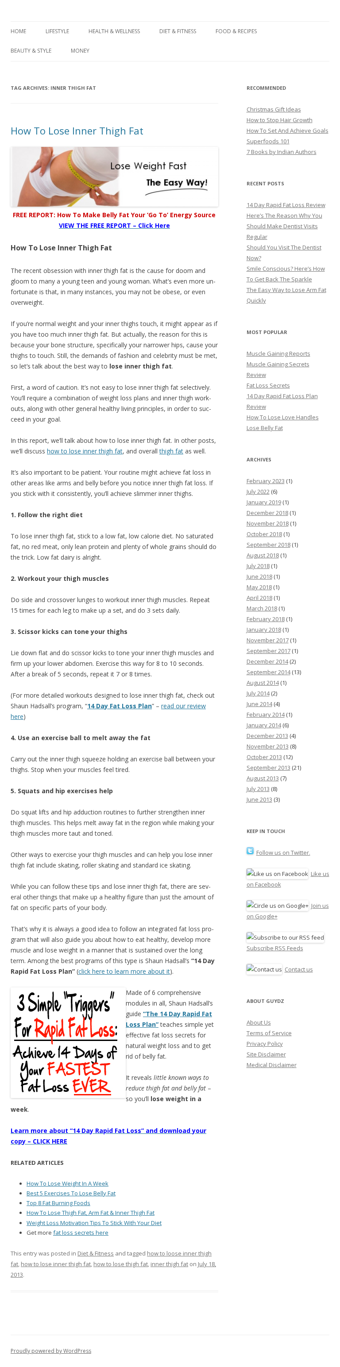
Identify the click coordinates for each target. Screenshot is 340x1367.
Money (80, 50)
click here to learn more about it (124, 971)
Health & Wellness (114, 31)
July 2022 (258, 491)
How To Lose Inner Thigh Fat (77, 130)
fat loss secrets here (80, 1232)
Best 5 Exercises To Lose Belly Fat (71, 1193)
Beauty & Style (31, 50)
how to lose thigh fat (120, 1264)
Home (18, 31)
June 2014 (259, 704)
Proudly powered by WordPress (51, 1351)
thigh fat (171, 451)
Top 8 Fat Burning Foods (58, 1203)
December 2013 (267, 736)
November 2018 (268, 523)
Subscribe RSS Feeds (275, 948)
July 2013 (258, 789)
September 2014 (268, 672)
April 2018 (259, 598)
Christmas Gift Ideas (274, 109)
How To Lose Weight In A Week (67, 1183)
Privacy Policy (265, 1044)
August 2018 (263, 555)
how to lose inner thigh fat (85, 451)
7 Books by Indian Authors (282, 152)
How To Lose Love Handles (283, 417)
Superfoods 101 (268, 141)
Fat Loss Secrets (268, 385)
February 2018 (266, 619)
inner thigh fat (169, 1264)
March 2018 (262, 608)
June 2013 (259, 799)
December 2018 (267, 513)
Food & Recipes (236, 31)
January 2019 (264, 502)
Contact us (299, 969)
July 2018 (258, 566)
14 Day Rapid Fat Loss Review (286, 205)
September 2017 (268, 651)
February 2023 (266, 481)
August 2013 (263, 778)
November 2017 (268, 640)
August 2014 (263, 683)
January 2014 (264, 725)
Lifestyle (57, 31)
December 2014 (267, 661)
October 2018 (264, 534)
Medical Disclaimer (272, 1065)
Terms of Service (269, 1033)
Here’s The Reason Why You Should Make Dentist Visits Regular (284, 226)
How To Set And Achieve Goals (287, 130)
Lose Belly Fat (265, 428)
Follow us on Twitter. (283, 852)
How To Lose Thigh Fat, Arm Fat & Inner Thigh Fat (91, 1213)
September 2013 (268, 768)
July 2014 (258, 693)
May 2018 (259, 587)
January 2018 (264, 630)
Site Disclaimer (266, 1054)
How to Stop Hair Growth (280, 120)
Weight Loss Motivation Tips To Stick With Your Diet (94, 1223)
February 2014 (266, 714)
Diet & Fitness (177, 31)
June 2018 (259, 576)
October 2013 (264, 757)
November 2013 (268, 746)
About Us (259, 1022)
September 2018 (268, 545)
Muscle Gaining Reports (278, 353)
